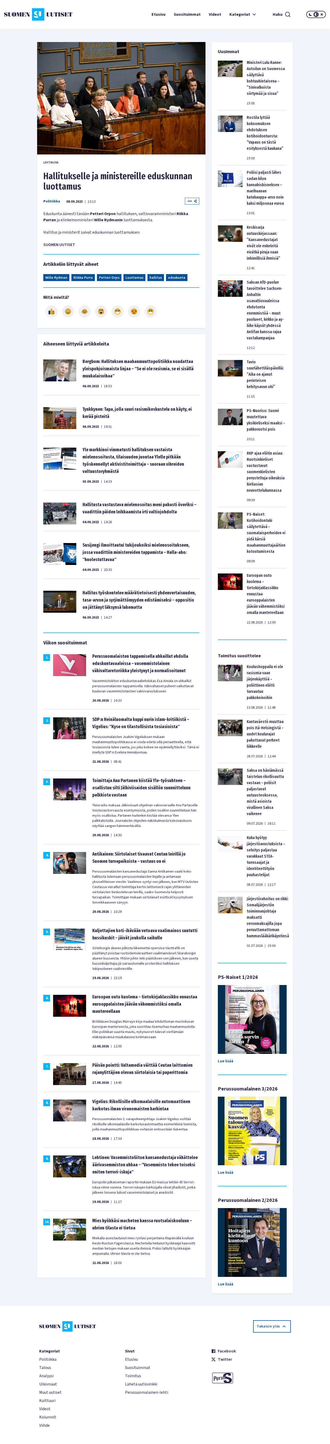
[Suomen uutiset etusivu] (31, 14)
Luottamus (134, 277)
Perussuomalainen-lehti (146, 1392)
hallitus (156, 277)
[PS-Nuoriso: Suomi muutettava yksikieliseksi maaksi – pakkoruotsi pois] (230, 425)
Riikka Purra (83, 277)
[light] (321, 14)
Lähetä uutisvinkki (141, 1384)
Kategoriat (239, 14)
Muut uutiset (50, 1392)
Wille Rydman (56, 277)
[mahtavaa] (117, 311)
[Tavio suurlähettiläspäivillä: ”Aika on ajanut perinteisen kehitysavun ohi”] (230, 379)
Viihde (44, 1425)
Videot (215, 14)
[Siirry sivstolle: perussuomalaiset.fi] (251, 1378)
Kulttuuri (47, 1401)
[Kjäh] (150, 311)
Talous (45, 1368)
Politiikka (51, 201)
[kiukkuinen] (101, 311)
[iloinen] (68, 311)
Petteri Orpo (109, 277)
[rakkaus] (134, 311)
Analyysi (46, 1376)
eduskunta (176, 277)
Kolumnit (47, 1417)
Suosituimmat (187, 14)
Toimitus (133, 1376)
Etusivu (159, 14)
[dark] (310, 14)
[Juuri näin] (51, 311)
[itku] (84, 311)
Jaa (189, 201)
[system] (316, 14)
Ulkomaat (48, 1384)
